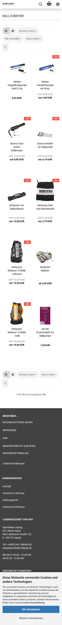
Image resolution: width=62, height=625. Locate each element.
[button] (6, 30)
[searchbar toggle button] (40, 4)
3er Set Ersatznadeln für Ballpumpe (45, 332)
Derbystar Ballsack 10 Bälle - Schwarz (17, 270)
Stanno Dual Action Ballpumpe (16, 147)
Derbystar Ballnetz (45, 269)
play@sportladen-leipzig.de (17, 548)
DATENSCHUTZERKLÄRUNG (18, 422)
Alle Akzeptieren (31, 609)
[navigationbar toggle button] (57, 4)
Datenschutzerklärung (33, 602)
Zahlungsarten (10, 500)
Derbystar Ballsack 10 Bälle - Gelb (17, 332)
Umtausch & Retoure (14, 507)
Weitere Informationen (31, 618)
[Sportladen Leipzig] (7, 4)
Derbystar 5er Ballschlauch (16, 207)
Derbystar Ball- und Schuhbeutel (45, 207)
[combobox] (28, 30)
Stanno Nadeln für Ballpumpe (45, 145)
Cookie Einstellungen (14, 463)
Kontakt (7, 486)
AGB (5, 438)
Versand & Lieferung (13, 493)
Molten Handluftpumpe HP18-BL (45, 85)
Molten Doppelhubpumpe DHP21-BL (17, 85)
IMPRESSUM (9, 430)
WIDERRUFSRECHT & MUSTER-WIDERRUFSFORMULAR (19, 450)
